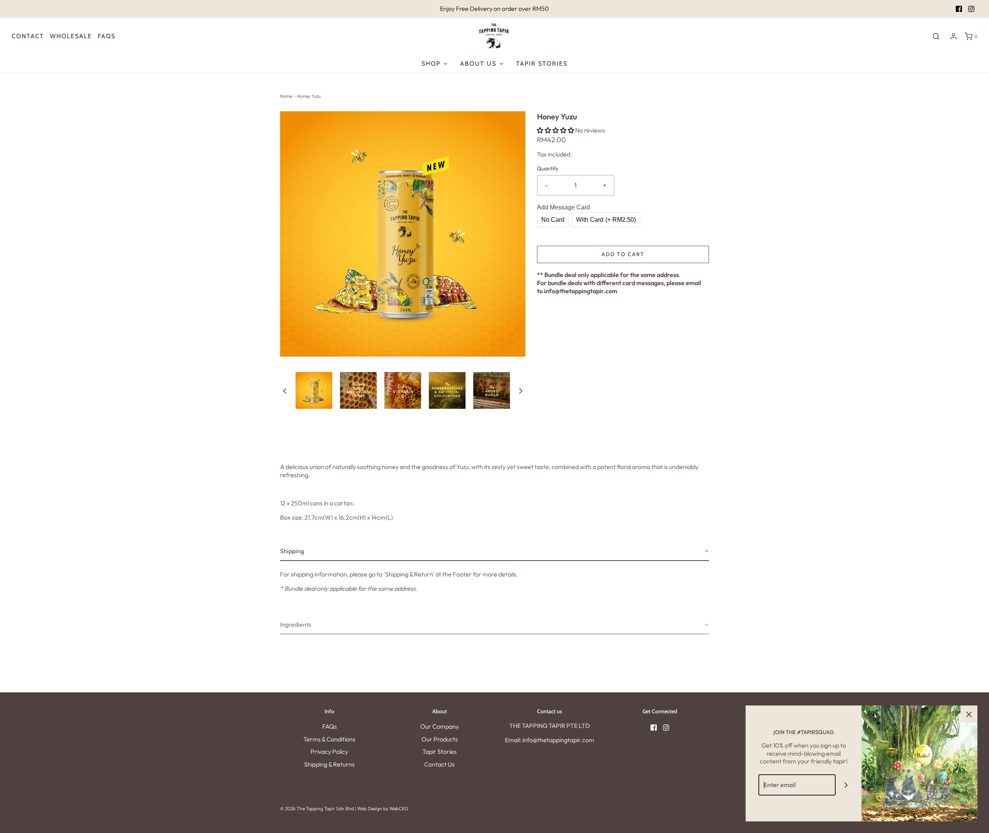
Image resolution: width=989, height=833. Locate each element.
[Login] (953, 36)
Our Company (439, 726)
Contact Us (439, 764)
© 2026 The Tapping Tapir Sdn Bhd (317, 808)
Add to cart (623, 254)
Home (286, 96)
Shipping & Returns (329, 764)
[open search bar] (936, 36)
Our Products (439, 739)
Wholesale (71, 36)
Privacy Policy (329, 751)
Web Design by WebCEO (382, 808)
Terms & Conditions (329, 739)
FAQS (107, 36)
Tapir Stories (542, 63)
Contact (28, 36)
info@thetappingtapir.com (580, 291)
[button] (284, 390)
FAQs (329, 726)
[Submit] (846, 785)
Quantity (547, 168)
